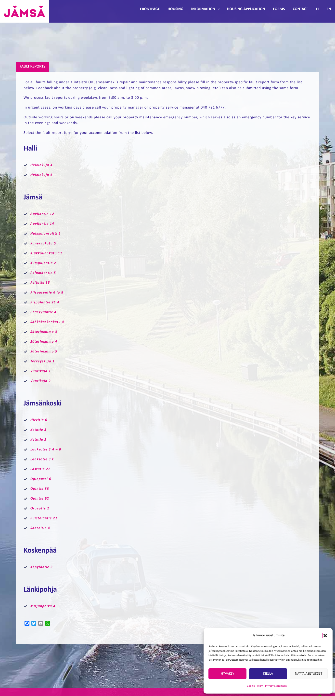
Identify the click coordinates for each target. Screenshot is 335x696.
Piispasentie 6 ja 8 (47, 292)
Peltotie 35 (40, 283)
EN (329, 9)
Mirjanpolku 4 (42, 606)
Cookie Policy (255, 685)
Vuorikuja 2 (40, 381)
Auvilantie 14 (42, 224)
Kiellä (268, 674)
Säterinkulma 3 (43, 332)
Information (203, 9)
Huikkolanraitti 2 (45, 234)
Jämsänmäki (24, 11)
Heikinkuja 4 (41, 165)
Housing (175, 9)
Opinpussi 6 (40, 479)
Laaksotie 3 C (42, 459)
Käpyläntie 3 (41, 567)
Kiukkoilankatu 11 (46, 253)
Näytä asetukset (308, 674)
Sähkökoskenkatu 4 (47, 322)
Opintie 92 (39, 499)
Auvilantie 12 (42, 214)
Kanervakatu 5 (43, 243)
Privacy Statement (276, 685)
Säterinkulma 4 (43, 342)
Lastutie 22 (40, 469)
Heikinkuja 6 (41, 175)
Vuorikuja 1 (40, 371)
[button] (325, 635)
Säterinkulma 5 (43, 351)
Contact (300, 9)
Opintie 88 (39, 489)
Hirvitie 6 (38, 420)
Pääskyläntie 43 (44, 312)
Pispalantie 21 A (45, 302)
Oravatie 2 (39, 508)
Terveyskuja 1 (42, 361)
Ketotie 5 (38, 440)
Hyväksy (227, 674)
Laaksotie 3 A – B (45, 449)
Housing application (246, 9)
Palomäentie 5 (43, 273)
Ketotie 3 (38, 430)
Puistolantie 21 (43, 518)
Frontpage (150, 9)
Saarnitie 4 (40, 528)
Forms (279, 9)
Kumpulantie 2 (43, 263)
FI (317, 9)
